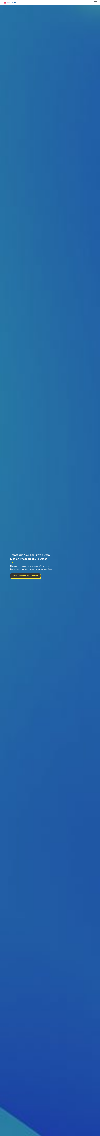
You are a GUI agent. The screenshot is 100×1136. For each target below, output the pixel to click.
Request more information (25, 576)
